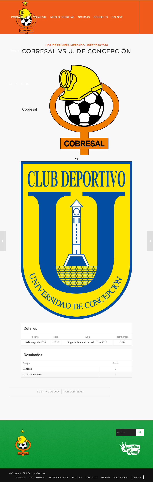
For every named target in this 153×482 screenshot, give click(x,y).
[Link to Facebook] (16, 84)
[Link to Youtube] (27, 84)
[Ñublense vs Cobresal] (3, 241)
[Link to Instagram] (10, 84)
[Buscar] (50, 50)
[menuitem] (17, 17)
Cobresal (75, 391)
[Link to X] (21, 84)
